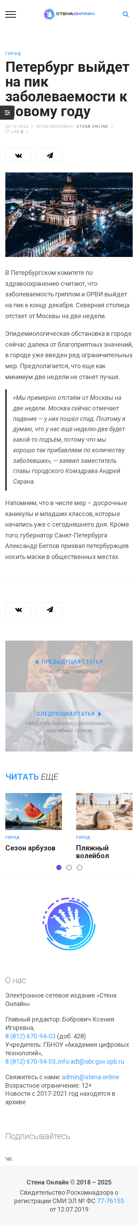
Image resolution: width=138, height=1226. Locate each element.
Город (13, 53)
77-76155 (110, 1201)
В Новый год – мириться (69, 671)
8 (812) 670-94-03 (30, 1036)
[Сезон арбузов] (33, 811)
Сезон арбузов (30, 848)
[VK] (8, 1158)
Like (16, 132)
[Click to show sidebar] (7, 113)
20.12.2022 (16, 126)
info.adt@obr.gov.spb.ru (91, 1061)
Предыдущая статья (72, 662)
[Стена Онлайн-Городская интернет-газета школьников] (69, 13)
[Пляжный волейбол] (104, 811)
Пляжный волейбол (92, 852)
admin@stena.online (90, 1077)
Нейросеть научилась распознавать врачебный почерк (69, 727)
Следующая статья (66, 714)
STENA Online (92, 126)
